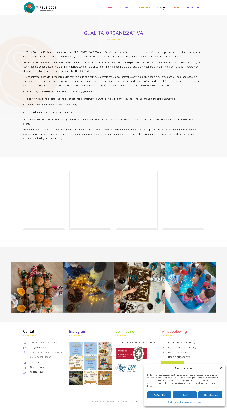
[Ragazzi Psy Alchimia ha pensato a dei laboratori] (76, 349)
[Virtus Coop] (40, 8)
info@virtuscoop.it (39, 347)
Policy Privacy (37, 362)
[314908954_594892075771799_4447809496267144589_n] (88, 287)
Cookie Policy (173, 402)
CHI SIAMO (126, 7)
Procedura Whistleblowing (181, 342)
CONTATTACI (36, 372)
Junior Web (133, 401)
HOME (109, 7)
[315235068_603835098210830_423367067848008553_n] (139, 287)
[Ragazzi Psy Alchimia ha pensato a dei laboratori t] (90, 363)
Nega (185, 395)
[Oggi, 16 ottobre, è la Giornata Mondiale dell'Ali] (105, 349)
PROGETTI (193, 7)
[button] (220, 368)
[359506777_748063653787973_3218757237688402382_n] (190, 287)
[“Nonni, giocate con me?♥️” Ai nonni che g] (105, 363)
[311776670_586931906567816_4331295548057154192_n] (37, 287)
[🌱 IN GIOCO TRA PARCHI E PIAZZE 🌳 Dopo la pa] (90, 377)
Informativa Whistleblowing (182, 347)
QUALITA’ (162, 7)
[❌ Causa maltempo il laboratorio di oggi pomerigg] (76, 363)
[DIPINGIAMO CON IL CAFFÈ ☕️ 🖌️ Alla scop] (76, 377)
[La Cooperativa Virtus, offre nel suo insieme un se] (105, 377)
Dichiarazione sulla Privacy (191, 402)
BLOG (177, 7)
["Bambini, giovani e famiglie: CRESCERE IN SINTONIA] (90, 349)
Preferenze (210, 395)
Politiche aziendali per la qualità (138, 342)
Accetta (159, 395)
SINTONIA (144, 7)
